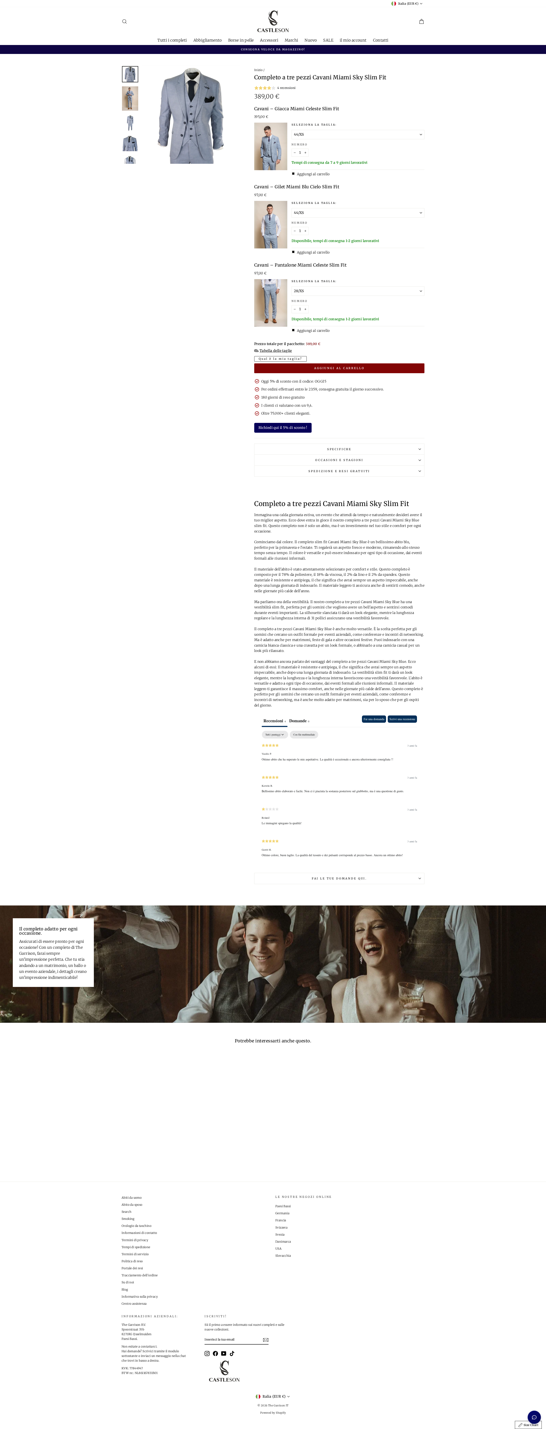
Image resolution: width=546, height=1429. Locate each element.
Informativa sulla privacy (140, 1296)
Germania (282, 1213)
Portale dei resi (132, 1268)
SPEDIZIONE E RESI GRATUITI (339, 471)
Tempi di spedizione (136, 1247)
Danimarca (283, 1241)
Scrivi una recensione (402, 719)
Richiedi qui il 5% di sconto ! (282, 427)
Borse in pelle (241, 40)
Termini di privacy (135, 1240)
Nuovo (311, 40)
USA (278, 1249)
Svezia (280, 1234)
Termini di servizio (135, 1254)
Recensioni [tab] (274, 721)
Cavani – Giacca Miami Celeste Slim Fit (296, 109)
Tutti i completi (172, 40)
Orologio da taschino (136, 1226)
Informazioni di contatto (139, 1233)
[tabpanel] (339, 797)
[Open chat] (534, 1417)
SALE (328, 40)
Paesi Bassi (283, 1206)
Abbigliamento (207, 40)
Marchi (291, 40)
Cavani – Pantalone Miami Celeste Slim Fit (300, 265)
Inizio (258, 70)
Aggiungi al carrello (339, 368)
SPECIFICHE (339, 449)
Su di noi (128, 1282)
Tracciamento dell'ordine (140, 1275)
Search (126, 1212)
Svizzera (281, 1227)
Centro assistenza (134, 1304)
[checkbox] (304, 734)
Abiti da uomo (132, 1198)
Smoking (128, 1219)
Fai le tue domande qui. (339, 878)
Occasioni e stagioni (339, 460)
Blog (125, 1289)
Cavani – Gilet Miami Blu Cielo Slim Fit (297, 187)
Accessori (269, 40)
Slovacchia (283, 1256)
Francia (280, 1220)
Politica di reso (132, 1261)
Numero (300, 144)
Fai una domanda (374, 719)
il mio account (353, 40)
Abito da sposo (132, 1205)
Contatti (381, 40)
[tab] (299, 721)
